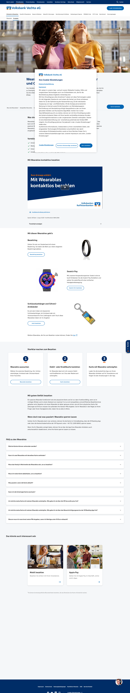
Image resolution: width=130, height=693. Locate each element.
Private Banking (30, 2)
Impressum (41, 686)
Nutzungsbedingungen (60, 686)
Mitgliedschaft (80, 2)
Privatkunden (20, 2)
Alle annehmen (86, 145)
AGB (81, 686)
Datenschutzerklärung (46, 84)
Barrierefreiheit (88, 686)
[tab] (12, 14)
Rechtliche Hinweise (72, 686)
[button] (65, 224)
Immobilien (50, 2)
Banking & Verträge (60, 2)
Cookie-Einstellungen (46, 145)
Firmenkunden (41, 2)
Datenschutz (48, 686)
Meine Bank (71, 2)
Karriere (89, 2)
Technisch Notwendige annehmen (67, 145)
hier (74, 335)
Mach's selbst (10, 2)
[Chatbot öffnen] (119, 682)
